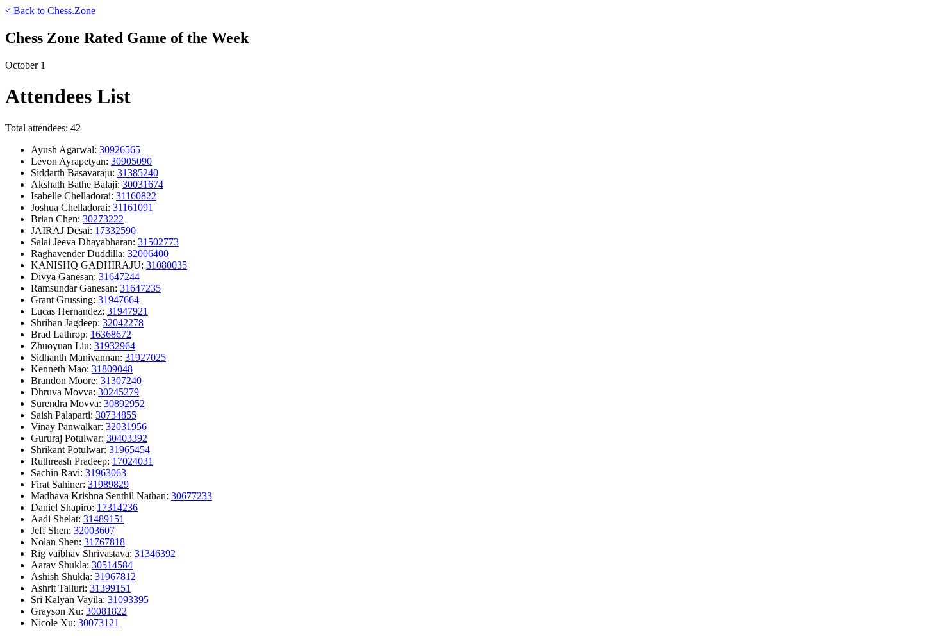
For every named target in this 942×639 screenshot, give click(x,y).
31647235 (140, 288)
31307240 (121, 380)
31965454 (129, 449)
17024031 (132, 461)
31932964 (114, 345)
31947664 (118, 299)
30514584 (112, 565)
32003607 (94, 530)
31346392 (155, 553)
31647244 (119, 276)
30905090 (131, 161)
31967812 (115, 576)
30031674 (142, 184)
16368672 (110, 334)
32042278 (123, 322)
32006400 (148, 253)
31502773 (158, 242)
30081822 (106, 611)
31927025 (145, 357)
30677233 (191, 495)
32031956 (126, 426)
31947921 (127, 311)
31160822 (136, 195)
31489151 (103, 518)
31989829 (108, 484)
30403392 (126, 438)
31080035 (166, 265)
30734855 (115, 415)
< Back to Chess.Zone (50, 10)
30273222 (103, 218)
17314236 (117, 507)
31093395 (128, 599)
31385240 (137, 172)
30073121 (98, 622)
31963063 (105, 472)
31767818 (104, 541)
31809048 (112, 368)
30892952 (124, 403)
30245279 (118, 391)
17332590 (115, 230)
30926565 (119, 149)
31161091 (133, 207)
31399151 (110, 588)
